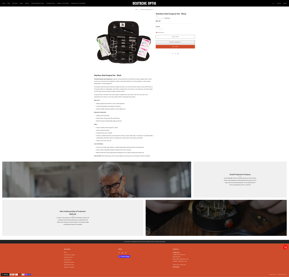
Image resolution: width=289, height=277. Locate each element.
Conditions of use (68, 257)
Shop (8, 3)
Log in (273, 3)
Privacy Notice (67, 259)
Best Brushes (176, 267)
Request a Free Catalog (63, 3)
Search (285, 3)
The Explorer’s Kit (50, 3)
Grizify (275, 274)
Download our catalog (69, 254)
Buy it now (175, 46)
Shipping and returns (69, 262)
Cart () (279, 3)
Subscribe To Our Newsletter (78, 3)
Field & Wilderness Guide (37, 3)
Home (3, 3)
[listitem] (144, 241)
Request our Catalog (69, 267)
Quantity (158, 26)
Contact (27, 3)
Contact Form (176, 252)
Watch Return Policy (69, 264)
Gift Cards (14, 3)
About (21, 3)
